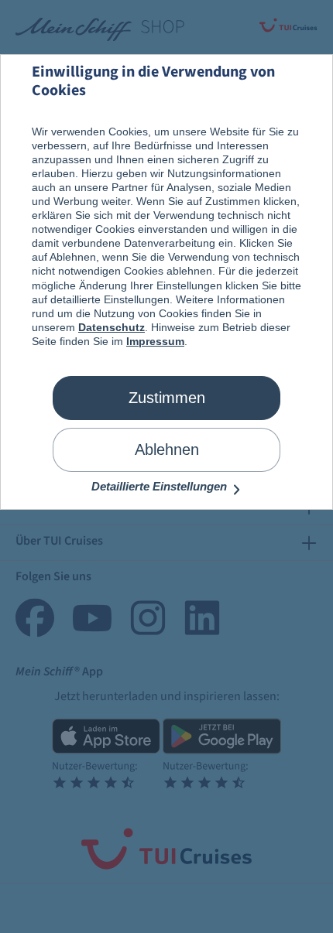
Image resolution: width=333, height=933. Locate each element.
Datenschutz (111, 327)
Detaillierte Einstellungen (160, 486)
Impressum (155, 341)
